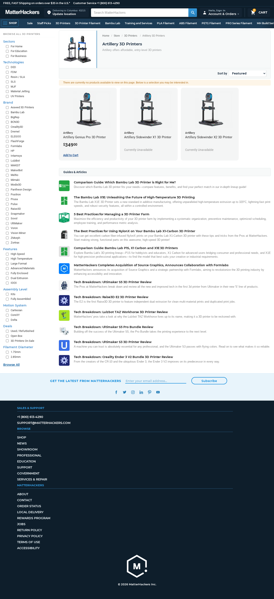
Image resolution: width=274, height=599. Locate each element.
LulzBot (15, 160)
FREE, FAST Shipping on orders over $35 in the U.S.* (36, 3)
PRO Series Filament (239, 23)
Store (117, 35)
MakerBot (16, 170)
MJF (13, 86)
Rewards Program (33, 518)
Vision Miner (18, 233)
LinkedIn (141, 392)
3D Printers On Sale (22, 340)
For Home (16, 46)
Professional (29, 455)
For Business (19, 56)
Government (28, 473)
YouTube (158, 392)
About (22, 494)
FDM (13, 72)
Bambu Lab (112, 23)
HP (12, 150)
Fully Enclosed (19, 273)
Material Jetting (20, 91)
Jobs (21, 524)
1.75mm (16, 352)
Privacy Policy (30, 536)
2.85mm (16, 356)
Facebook (116, 392)
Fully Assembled (21, 298)
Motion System (15, 305)
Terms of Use (28, 542)
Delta (14, 319)
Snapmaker (18, 213)
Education (26, 461)
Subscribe (209, 381)
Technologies (13, 62)
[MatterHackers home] (22, 12)
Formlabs (16, 146)
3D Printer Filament (87, 23)
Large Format (19, 263)
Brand (8, 102)
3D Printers (63, 23)
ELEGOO (16, 136)
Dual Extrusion (19, 277)
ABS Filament (188, 23)
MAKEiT (15, 165)
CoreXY (15, 315)
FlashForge (17, 141)
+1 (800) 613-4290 (108, 3)
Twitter (124, 392)
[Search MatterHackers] (192, 12)
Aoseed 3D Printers (22, 107)
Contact (24, 500)
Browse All (11, 365)
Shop (21, 437)
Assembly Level (15, 289)
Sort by (222, 73)
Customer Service (84, 3)
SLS (13, 81)
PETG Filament (211, 23)
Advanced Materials (23, 268)
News (22, 443)
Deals (7, 326)
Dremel (15, 131)
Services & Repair (32, 479)
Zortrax (15, 242)
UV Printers (17, 96)
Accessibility (28, 548)
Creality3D (17, 126)
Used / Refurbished (22, 331)
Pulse (14, 204)
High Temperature (21, 258)
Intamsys (16, 155)
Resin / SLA (18, 77)
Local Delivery (30, 512)
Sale (30, 23)
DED (13, 67)
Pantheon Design (21, 189)
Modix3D (16, 184)
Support (24, 467)
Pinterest (149, 392)
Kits (13, 294)
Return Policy (29, 530)
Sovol (14, 218)
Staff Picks (44, 23)
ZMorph (15, 237)
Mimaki (15, 179)
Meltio (14, 175)
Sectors (9, 41)
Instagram (133, 392)
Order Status (29, 506)
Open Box (16, 335)
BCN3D (15, 121)
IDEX (14, 282)
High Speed (18, 254)
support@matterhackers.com (43, 423)
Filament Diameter (18, 347)
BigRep (15, 117)
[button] (66, 12)
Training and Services (138, 23)
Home (105, 35)
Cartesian (16, 310)
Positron (16, 194)
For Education (19, 51)
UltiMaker (16, 223)
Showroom (27, 449)
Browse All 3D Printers (21, 34)
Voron (14, 228)
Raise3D (16, 208)
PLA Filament (165, 23)
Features (10, 249)
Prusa (14, 199)
